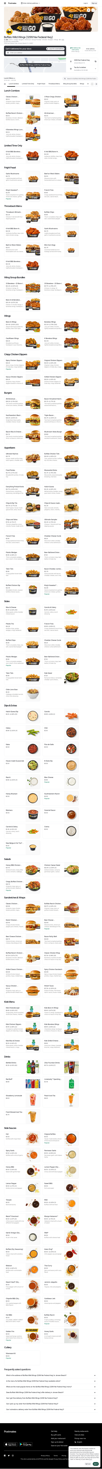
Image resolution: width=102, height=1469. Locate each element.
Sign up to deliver (57, 1442)
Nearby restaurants (81, 1431)
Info (63, 39)
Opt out (87, 1464)
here (90, 1459)
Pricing (64, 1455)
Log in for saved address (56, 48)
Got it (96, 1464)
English (79, 1442)
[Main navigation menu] (5, 3)
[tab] (13, 83)
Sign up (94, 3)
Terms (56, 1455)
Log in (86, 3)
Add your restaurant (58, 1438)
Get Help (54, 1431)
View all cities (79, 1435)
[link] (88, 10)
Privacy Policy (45, 1455)
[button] (51, 1375)
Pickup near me (80, 1438)
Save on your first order (59, 1446)
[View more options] (93, 10)
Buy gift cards (56, 1435)
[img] (35, 65)
